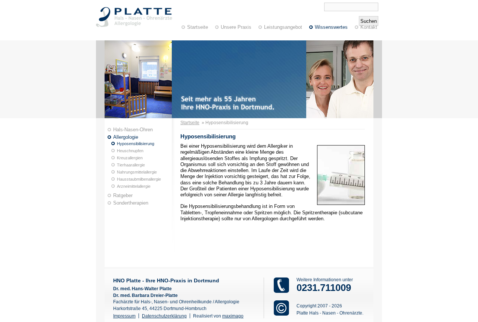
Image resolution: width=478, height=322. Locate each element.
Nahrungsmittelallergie (137, 172)
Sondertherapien (130, 203)
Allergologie (125, 137)
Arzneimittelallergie (133, 186)
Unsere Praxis (236, 27)
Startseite (197, 27)
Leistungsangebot (283, 27)
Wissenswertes (331, 27)
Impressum (124, 315)
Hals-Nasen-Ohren (133, 129)
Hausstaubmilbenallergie (139, 179)
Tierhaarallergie (131, 165)
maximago (232, 315)
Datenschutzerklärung (164, 315)
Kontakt (368, 27)
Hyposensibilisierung (135, 143)
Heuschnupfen (130, 150)
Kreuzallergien (130, 158)
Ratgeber (123, 195)
